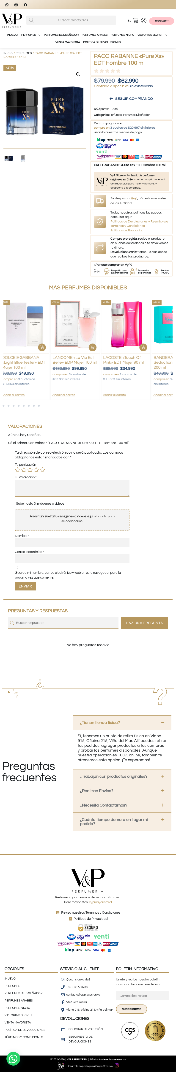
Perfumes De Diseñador (61, 34)
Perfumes (24, 53)
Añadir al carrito (16, 395)
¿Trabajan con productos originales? (113, 776)
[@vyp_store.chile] (17, 4)
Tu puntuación (25, 464)
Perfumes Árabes (94, 34)
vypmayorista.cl (100, 902)
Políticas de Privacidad (126, 230)
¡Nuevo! (12, 34)
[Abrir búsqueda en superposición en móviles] (71, 20)
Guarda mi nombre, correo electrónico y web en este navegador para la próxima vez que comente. (68, 575)
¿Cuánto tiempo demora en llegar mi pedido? (114, 822)
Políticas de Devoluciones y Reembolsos (139, 221)
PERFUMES (28, 34)
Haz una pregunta (144, 623)
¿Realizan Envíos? (96, 791)
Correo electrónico (29, 552)
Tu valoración (26, 477)
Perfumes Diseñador (136, 114)
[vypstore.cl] (27, 4)
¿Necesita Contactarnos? (103, 805)
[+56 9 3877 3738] (8, 4)
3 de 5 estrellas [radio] (30, 470)
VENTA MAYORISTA (67, 42)
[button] (78, 74)
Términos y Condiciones (127, 225)
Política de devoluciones (102, 42)
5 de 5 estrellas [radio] (42, 470)
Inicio (8, 53)
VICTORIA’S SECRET (150, 34)
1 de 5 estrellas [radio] (17, 470)
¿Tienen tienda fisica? (100, 722)
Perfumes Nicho (122, 34)
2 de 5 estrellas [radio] (24, 470)
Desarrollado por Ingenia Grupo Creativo (90, 1066)
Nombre (22, 536)
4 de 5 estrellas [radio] (36, 470)
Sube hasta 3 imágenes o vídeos (40, 503)
